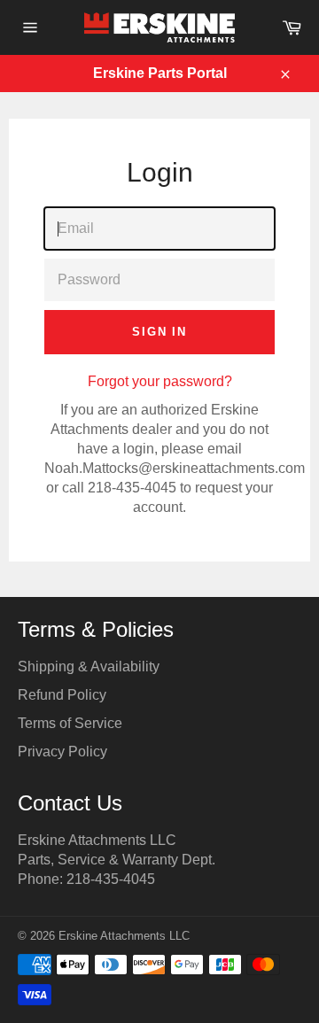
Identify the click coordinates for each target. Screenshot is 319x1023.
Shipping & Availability (89, 666)
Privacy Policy (62, 751)
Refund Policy (62, 694)
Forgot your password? (160, 381)
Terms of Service (70, 723)
